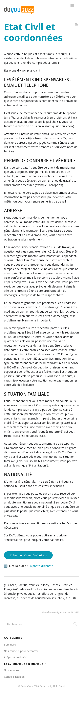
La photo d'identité (40, 566)
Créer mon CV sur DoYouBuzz (28, 555)
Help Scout (59, 686)
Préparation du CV (15, 657)
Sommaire (10, 644)
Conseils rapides (14, 676)
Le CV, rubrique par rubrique (24, 664)
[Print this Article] (76, 25)
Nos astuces (11, 670)
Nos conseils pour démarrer (21, 651)
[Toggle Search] (75, 624)
